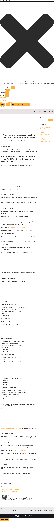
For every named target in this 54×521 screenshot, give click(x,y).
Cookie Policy (2, 106)
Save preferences (25, 104)
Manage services (3, 99)
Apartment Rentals (47, 111)
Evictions (25, 140)
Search (41, 117)
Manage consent (4, 519)
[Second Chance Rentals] (6, 111)
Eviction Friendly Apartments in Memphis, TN (11, 491)
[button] (27, 41)
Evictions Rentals (37, 111)
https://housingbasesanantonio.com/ (18, 227)
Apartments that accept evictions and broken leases (11, 428)
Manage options (3, 97)
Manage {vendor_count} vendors (6, 100)
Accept (2, 104)
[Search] (52, 111)
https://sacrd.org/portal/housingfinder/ (15, 189)
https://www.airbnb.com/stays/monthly (21, 450)
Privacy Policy (17, 515)
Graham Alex (14, 140)
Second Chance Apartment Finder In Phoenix (11, 489)
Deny (8, 104)
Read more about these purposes (6, 102)
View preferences (15, 104)
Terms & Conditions (18, 516)
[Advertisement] (19, 124)
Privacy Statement (3, 108)
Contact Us (24, 515)
